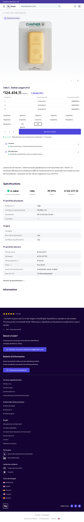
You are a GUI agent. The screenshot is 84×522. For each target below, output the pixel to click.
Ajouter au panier (50, 132)
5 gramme (54, 115)
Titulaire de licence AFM (15, 468)
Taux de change (7, 387)
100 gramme (69, 119)
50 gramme (53, 119)
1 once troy (38, 119)
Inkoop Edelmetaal (13, 458)
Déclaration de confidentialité (12, 424)
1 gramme (22, 115)
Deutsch (8, 490)
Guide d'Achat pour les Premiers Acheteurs (16, 395)
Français (8, 494)
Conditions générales (9, 428)
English (8, 486)
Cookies (53, 518)
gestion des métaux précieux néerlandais (20, 454)
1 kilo (38, 124)
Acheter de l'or (7, 410)
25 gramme (22, 119)
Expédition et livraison (9, 443)
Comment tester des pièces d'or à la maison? (17, 432)
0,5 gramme (6, 115)
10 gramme (69, 115)
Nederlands (9, 482)
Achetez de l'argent (9, 406)
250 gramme (7, 124)
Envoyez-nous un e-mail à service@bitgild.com (26, 349)
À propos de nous (8, 436)
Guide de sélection (9, 391)
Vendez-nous (7, 384)
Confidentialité (44, 518)
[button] (77, 81)
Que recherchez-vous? (28, 6)
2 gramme (38, 115)
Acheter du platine (8, 413)
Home (7, 13)
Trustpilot (10, 472)
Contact (5, 439)
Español (8, 498)
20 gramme (7, 119)
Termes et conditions (30, 518)
